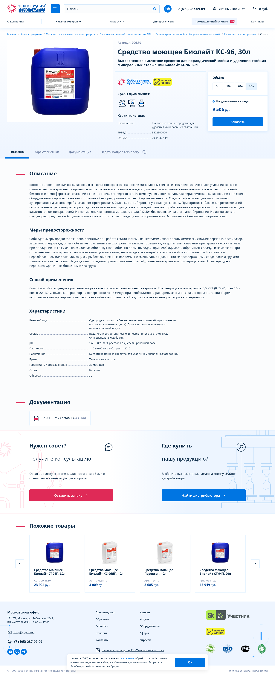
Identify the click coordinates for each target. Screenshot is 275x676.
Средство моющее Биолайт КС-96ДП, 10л (106, 571)
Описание (17, 152)
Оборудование (150, 626)
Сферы (144, 633)
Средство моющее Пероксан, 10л (158, 571)
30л (251, 86)
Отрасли (115, 21)
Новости (101, 633)
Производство (105, 612)
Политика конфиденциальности (247, 671)
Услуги (144, 619)
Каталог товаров (67, 21)
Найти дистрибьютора (201, 495)
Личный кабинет (232, 9)
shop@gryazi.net (23, 632)
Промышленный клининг (211, 21)
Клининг (145, 612)
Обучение (102, 619)
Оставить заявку (68, 495)
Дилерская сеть (163, 21)
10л (229, 86)
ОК (190, 662)
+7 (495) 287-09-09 (190, 9)
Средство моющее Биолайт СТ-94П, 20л (215, 571)
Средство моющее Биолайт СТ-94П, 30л (49, 571)
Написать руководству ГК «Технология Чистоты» (133, 650)
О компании (15, 21)
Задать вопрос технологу (120, 152)
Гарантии (102, 626)
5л (217, 86)
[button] (154, 8)
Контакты (257, 21)
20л (240, 86)
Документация (80, 152)
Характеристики (46, 152)
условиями (127, 658)
